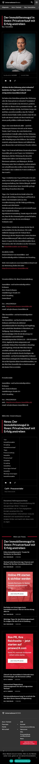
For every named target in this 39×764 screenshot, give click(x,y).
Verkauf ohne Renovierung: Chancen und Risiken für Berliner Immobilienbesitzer (19, 563)
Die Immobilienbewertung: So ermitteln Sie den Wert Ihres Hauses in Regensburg (19, 697)
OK (11, 761)
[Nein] (37, 758)
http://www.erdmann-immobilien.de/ (19, 306)
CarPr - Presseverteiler (14, 488)
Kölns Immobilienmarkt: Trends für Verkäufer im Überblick (17, 553)
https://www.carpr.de (10, 491)
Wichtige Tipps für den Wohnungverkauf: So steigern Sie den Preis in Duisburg (19, 620)
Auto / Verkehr (8, 679)
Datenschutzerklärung (22, 761)
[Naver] (6, 81)
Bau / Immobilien (7, 27)
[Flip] (10, 81)
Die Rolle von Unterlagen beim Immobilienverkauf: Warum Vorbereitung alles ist (19, 609)
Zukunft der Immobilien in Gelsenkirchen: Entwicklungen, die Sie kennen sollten (19, 675)
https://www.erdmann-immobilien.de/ (15, 268)
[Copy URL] (15, 81)
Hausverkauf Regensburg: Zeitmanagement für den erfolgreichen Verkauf (18, 686)
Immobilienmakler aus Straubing (16, 247)
